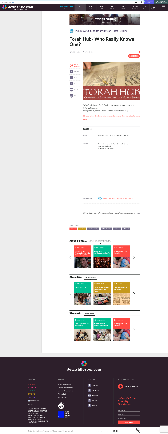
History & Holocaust (35, 415)
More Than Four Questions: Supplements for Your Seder (38, 411)
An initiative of (7, 2)
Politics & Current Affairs (37, 417)
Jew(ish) (73, 229)
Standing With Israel (35, 419)
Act (113, 7)
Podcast (94, 405)
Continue (129, 422)
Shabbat (126, 229)
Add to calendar (77, 65)
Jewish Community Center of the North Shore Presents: (101, 31)
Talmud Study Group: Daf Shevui (121, 288)
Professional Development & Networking (38, 422)
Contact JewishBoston (65, 387)
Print (76, 95)
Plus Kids (31, 391)
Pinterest (95, 400)
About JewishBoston (64, 384)
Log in (127, 386)
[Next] (133, 257)
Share (76, 71)
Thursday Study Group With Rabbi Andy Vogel (101, 289)
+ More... (86, 119)
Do (124, 7)
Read (102, 7)
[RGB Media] (116, 430)
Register (135, 386)
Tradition (82, 229)
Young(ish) (32, 387)
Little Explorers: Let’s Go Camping (82, 324)
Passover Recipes (40, 408)
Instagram (95, 390)
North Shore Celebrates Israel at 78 (102, 252)
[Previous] (71, 257)
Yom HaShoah (33, 413)
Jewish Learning (105, 19)
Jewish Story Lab (80, 287)
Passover (117, 229)
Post (76, 77)
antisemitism (66, 7)
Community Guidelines (65, 391)
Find (91, 7)
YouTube (95, 395)
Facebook (95, 385)
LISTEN (135, 7)
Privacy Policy (62, 394)
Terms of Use (62, 397)
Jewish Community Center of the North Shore (118, 198)
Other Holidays (106, 229)
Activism (31, 397)
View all (105, 22)
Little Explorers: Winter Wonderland (101, 324)
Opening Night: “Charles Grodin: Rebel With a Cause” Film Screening (82, 254)
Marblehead (89, 313)
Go (80, 7)
